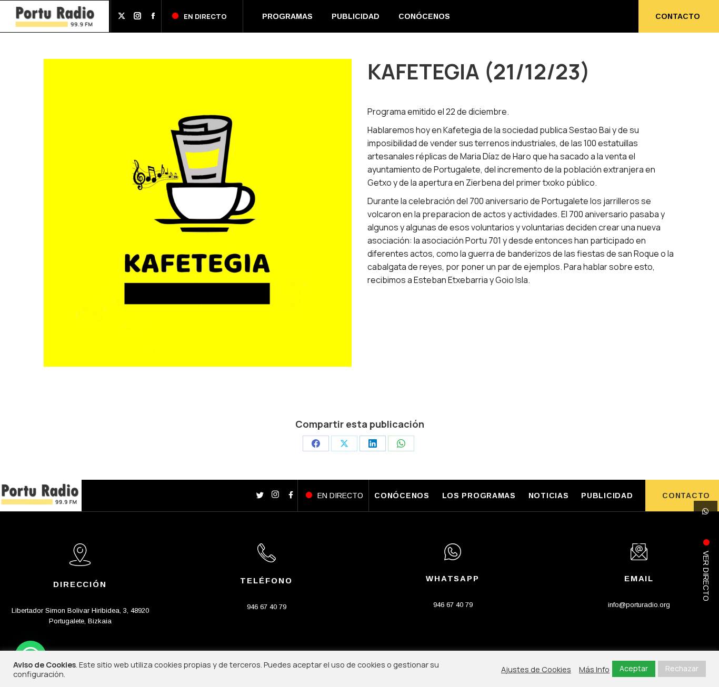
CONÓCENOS (401, 495)
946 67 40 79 (266, 607)
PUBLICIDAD (607, 495)
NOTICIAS (548, 495)
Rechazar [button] (681, 668)
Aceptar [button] (634, 668)
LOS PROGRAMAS (479, 495)
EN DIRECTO (340, 495)
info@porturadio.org (639, 605)
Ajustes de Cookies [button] (536, 669)
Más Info (594, 669)
